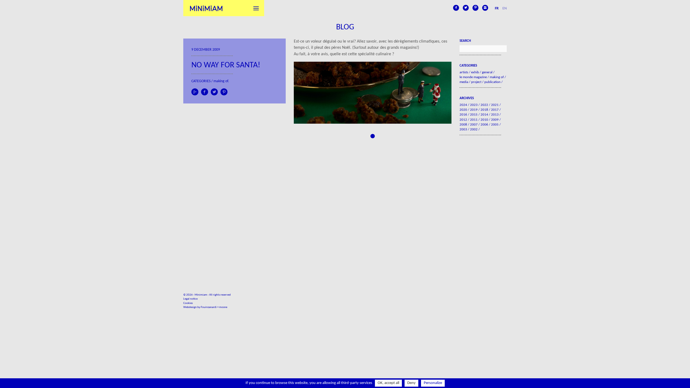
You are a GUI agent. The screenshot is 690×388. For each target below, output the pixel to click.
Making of (220, 81)
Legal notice (190, 298)
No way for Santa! (225, 65)
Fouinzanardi (209, 307)
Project (476, 82)
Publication (492, 82)
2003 (463, 129)
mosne (223, 307)
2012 (463, 120)
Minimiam (206, 8)
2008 (463, 124)
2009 (495, 120)
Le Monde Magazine (473, 77)
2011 (474, 120)
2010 (484, 120)
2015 (474, 114)
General (487, 72)
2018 (484, 110)
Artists (464, 72)
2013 (495, 114)
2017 (495, 110)
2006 (484, 124)
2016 (463, 114)
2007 (474, 124)
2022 (484, 105)
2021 (495, 105)
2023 (474, 105)
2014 (484, 114)
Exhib (475, 72)
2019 (474, 110)
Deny (411, 383)
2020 (463, 110)
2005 (495, 124)
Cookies (188, 303)
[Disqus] (372, 207)
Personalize (433, 383)
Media (464, 82)
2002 (474, 129)
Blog (345, 27)
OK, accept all (388, 383)
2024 (463, 105)
